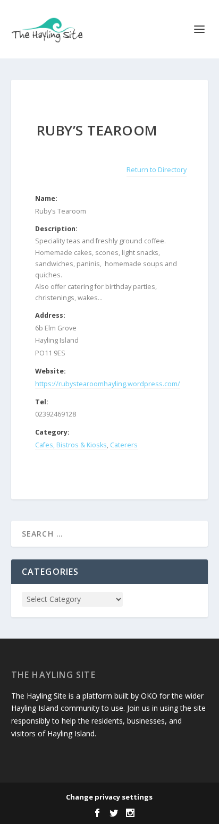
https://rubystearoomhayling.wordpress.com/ (107, 383)
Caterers (124, 444)
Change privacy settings (109, 797)
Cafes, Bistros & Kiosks (71, 444)
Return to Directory (157, 169)
